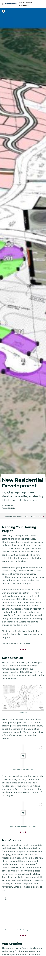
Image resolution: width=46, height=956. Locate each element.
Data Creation (37, 516)
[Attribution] (3, 11)
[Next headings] (42, 516)
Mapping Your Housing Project (17, 516)
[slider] (23, 756)
